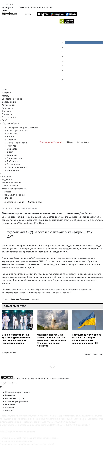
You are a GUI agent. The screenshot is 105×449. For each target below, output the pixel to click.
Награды (6, 191)
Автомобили (8, 105)
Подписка (7, 198)
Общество (12, 149)
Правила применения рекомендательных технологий (27, 444)
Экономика (7, 108)
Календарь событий (17, 130)
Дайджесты (13, 161)
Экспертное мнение (12, 99)
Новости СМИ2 (10, 352)
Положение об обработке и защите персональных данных (29, 438)
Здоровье (12, 155)
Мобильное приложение (14, 188)
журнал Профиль (69, 289)
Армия (10, 136)
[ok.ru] (67, 47)
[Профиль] (9, 14)
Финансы (6, 111)
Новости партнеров (17, 167)
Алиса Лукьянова (28, 209)
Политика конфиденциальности (16, 441)
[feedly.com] (67, 70)
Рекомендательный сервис (93, 354)
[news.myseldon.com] (67, 61)
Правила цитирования (13, 194)
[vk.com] (84, 42)
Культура (11, 145)
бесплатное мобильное (25, 292)
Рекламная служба (11, 182)
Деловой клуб (9, 102)
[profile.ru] (67, 75)
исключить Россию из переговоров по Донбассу (50, 274)
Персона (11, 139)
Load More (52, 365)
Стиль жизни (13, 164)
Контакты (7, 176)
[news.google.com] (67, 65)
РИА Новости (41, 223)
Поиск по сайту (10, 185)
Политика (7, 114)
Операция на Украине (51, 142)
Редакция (7, 179)
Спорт (10, 152)
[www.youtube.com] (67, 52)
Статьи (5, 89)
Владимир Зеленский (20, 299)
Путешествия (9, 117)
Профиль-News (52, 289)
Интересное (13, 170)
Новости (28, 14)
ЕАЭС (4, 120)
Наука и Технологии (17, 142)
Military (5, 95)
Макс (29, 289)
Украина (35, 299)
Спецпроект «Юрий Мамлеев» (22, 127)
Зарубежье (12, 133)
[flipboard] (67, 79)
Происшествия (14, 158)
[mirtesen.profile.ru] (67, 56)
